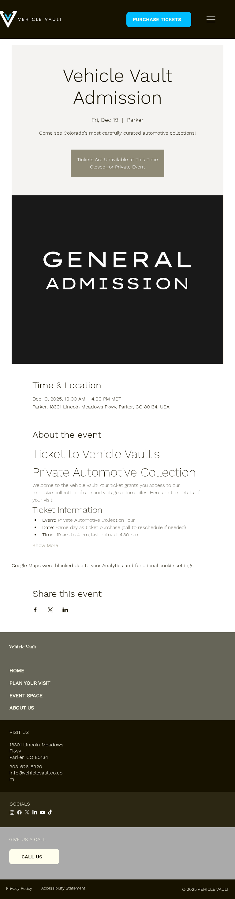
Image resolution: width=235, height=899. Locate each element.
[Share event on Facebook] (35, 609)
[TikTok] (50, 812)
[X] (27, 812)
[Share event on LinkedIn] (65, 609)
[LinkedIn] (35, 812)
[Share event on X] (50, 609)
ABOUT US (21, 708)
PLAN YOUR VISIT (29, 683)
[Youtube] (42, 812)
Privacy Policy (19, 888)
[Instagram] (12, 812)
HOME (16, 670)
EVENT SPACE (26, 695)
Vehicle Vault (22, 646)
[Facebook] (19, 812)
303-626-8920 (25, 767)
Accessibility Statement (63, 888)
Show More (45, 545)
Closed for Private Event (117, 167)
